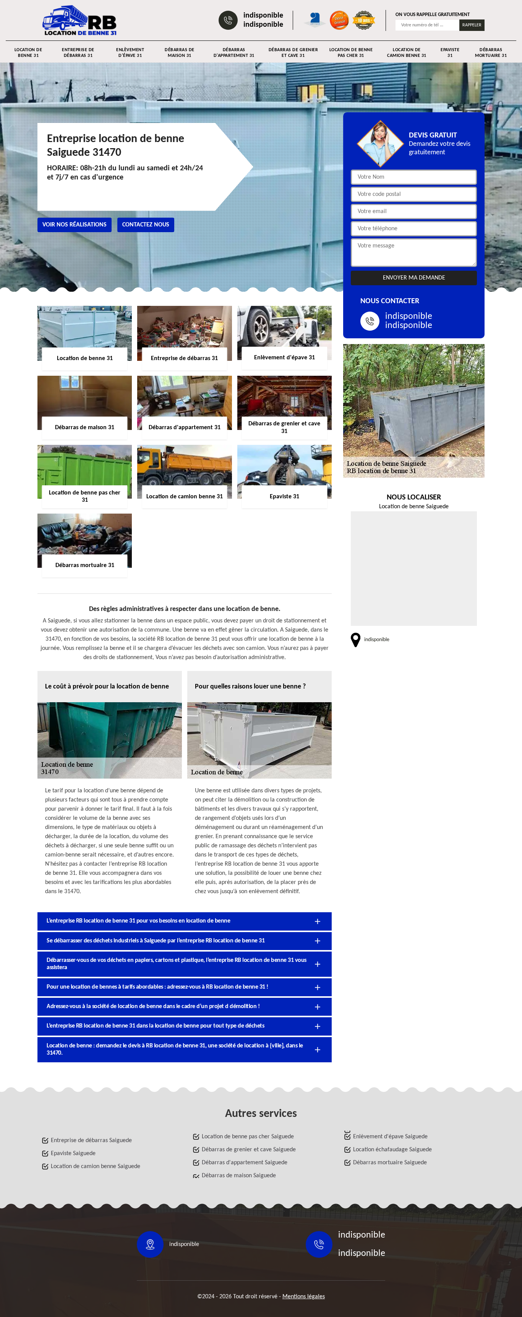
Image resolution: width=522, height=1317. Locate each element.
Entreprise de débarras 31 (78, 53)
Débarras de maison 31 (180, 53)
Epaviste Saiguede (73, 1154)
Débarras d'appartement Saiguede (244, 1163)
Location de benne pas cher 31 (351, 53)
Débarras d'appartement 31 (234, 53)
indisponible (263, 15)
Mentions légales (303, 1297)
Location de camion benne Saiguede (95, 1166)
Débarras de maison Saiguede (239, 1176)
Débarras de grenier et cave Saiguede (249, 1150)
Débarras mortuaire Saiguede (390, 1163)
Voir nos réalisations (74, 225)
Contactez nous (145, 225)
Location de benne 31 (28, 53)
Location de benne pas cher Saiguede (248, 1137)
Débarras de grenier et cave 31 (293, 53)
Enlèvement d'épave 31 (130, 53)
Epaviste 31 (450, 53)
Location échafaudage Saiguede (392, 1150)
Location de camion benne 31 (406, 53)
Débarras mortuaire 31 (491, 53)
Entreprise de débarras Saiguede (91, 1141)
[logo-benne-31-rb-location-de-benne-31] (79, 20)
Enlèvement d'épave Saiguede (390, 1137)
